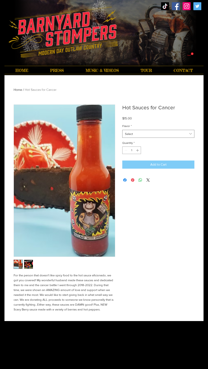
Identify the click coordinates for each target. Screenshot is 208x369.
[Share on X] (148, 180)
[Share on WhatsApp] (140, 180)
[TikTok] (165, 6)
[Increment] (137, 150)
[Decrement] (125, 150)
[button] (190, 54)
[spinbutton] (131, 150)
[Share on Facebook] (124, 180)
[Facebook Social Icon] (176, 6)
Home (18, 89)
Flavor (127, 126)
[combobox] (158, 134)
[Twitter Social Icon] (197, 6)
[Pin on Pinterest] (132, 180)
